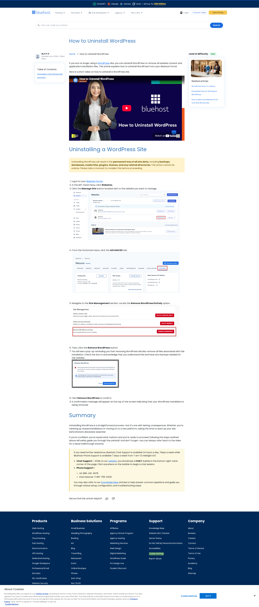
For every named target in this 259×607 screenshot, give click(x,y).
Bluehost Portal (94, 181)
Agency (118, 12)
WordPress (104, 63)
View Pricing (218, 12)
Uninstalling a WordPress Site (50, 74)
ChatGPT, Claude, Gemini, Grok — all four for (131, 3)
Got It (208, 595)
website (112, 461)
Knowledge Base (109, 482)
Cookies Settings (189, 595)
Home (72, 54)
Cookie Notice (11, 604)
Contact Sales (199, 12)
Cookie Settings (156, 553)
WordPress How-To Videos (203, 86)
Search (216, 25)
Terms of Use (42, 593)
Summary (41, 77)
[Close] (255, 596)
